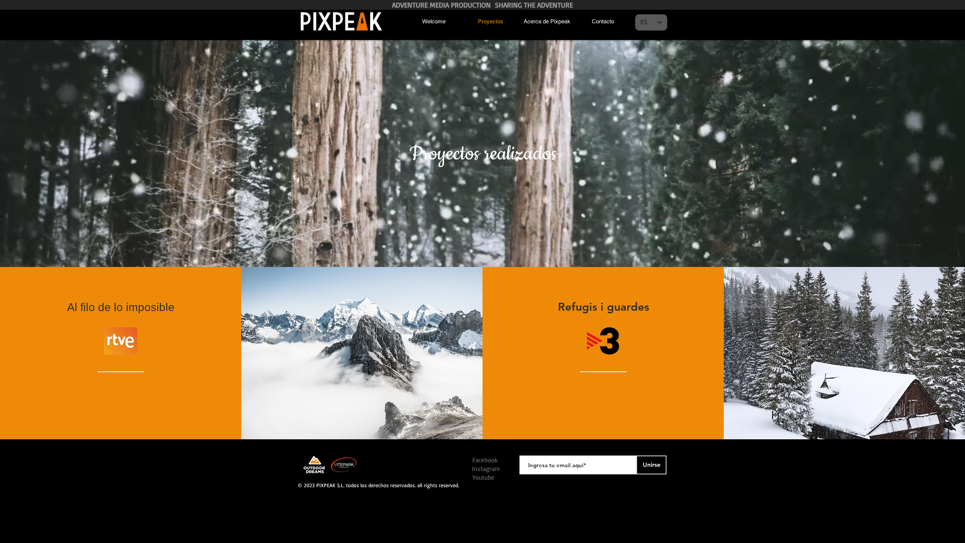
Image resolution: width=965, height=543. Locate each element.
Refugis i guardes (603, 307)
